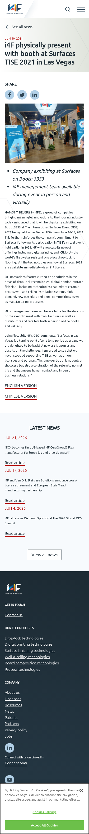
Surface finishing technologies (30, 650)
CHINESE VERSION (21, 396)
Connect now (16, 762)
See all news (22, 26)
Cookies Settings (44, 812)
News (9, 711)
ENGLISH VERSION (21, 385)
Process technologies (22, 669)
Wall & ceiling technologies (27, 656)
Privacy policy (16, 729)
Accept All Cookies (44, 825)
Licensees (13, 698)
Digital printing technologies (28, 644)
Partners (12, 723)
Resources (13, 704)
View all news (45, 554)
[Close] (81, 790)
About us (12, 692)
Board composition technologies (32, 662)
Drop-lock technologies (24, 637)
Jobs (9, 736)
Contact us (14, 614)
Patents (11, 717)
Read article (15, 462)
